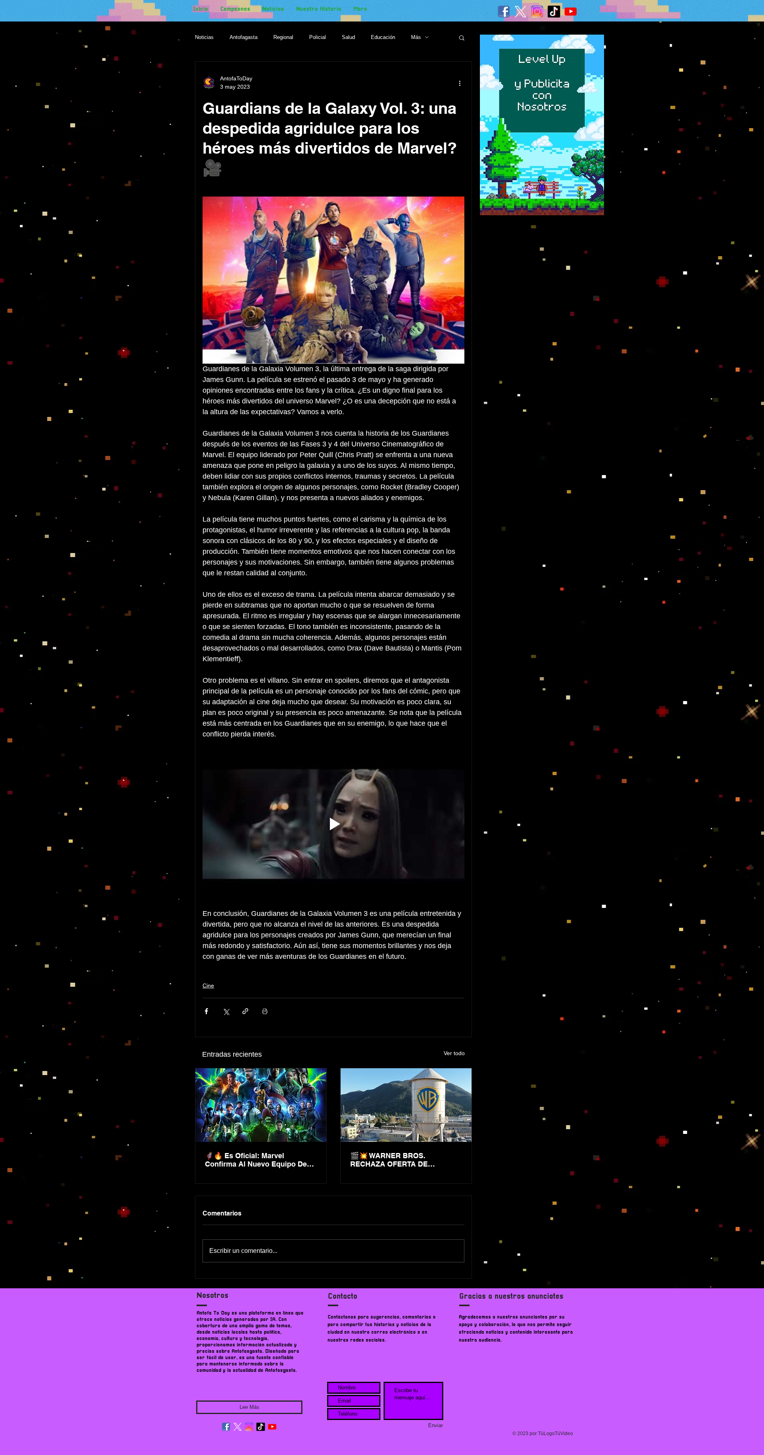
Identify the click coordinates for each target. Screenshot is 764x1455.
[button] (462, 37)
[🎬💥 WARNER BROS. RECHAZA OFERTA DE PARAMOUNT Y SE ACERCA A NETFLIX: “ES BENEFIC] (406, 1105)
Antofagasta (243, 37)
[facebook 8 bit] (503, 11)
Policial (317, 37)
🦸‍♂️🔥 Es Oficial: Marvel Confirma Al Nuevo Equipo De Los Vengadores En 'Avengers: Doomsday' (257, 1159)
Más (416, 37)
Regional (283, 37)
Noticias (204, 37)
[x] (520, 11)
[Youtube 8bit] (570, 11)
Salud (348, 37)
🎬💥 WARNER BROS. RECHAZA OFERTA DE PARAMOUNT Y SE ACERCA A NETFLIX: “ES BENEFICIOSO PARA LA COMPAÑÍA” (401, 1159)
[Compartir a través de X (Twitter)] (226, 1011)
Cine (208, 985)
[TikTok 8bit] (554, 11)
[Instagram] (249, 1426)
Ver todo (454, 1053)
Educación (383, 37)
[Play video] (333, 824)
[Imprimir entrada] (265, 1011)
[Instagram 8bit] (537, 11)
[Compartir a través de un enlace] (245, 1011)
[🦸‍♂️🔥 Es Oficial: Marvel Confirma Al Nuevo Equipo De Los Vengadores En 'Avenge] (260, 1105)
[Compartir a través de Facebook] (206, 1011)
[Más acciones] (459, 83)
